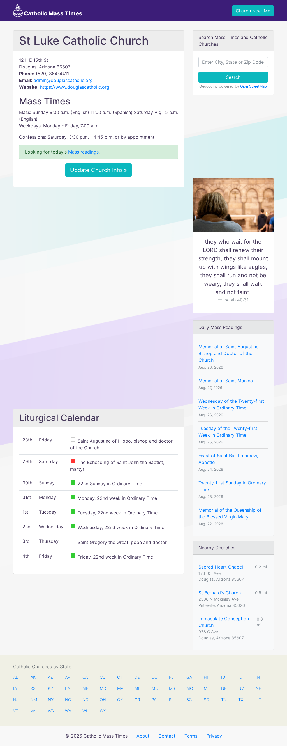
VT (15, 710)
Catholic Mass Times (52, 13)
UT (258, 699)
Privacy (214, 736)
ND (85, 699)
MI (137, 688)
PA (154, 699)
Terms (190, 736)
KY (50, 688)
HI (206, 677)
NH (258, 688)
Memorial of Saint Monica (225, 380)
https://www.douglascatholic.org (74, 87)
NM (33, 699)
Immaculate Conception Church (223, 622)
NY (51, 699)
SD (206, 699)
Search (233, 77)
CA (85, 677)
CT (119, 677)
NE (224, 688)
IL (240, 677)
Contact (166, 736)
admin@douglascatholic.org (63, 80)
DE (137, 677)
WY (102, 710)
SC (189, 699)
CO (102, 677)
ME (85, 688)
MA (120, 688)
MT (206, 688)
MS (172, 688)
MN (154, 688)
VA (33, 710)
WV (68, 710)
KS (33, 688)
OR (137, 699)
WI (84, 710)
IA (15, 688)
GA (189, 677)
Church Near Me (253, 10)
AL (15, 677)
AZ (50, 677)
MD (102, 688)
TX (240, 699)
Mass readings (83, 152)
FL (171, 677)
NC (68, 699)
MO (189, 688)
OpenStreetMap (253, 86)
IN (258, 677)
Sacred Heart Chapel (220, 567)
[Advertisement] (98, 233)
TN (224, 699)
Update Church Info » (98, 170)
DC (154, 677)
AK (33, 677)
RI (171, 699)
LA (67, 688)
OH (102, 699)
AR (67, 677)
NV (241, 688)
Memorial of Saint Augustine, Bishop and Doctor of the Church (229, 353)
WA (51, 710)
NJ (15, 699)
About (142, 736)
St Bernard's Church (219, 593)
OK (120, 699)
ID (223, 677)
